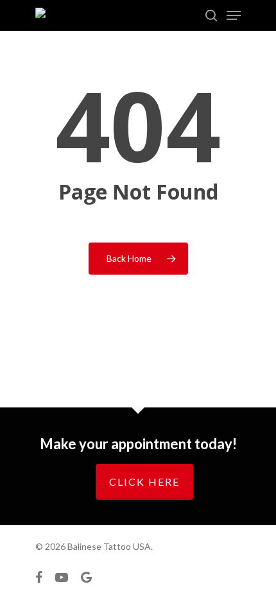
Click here (144, 481)
